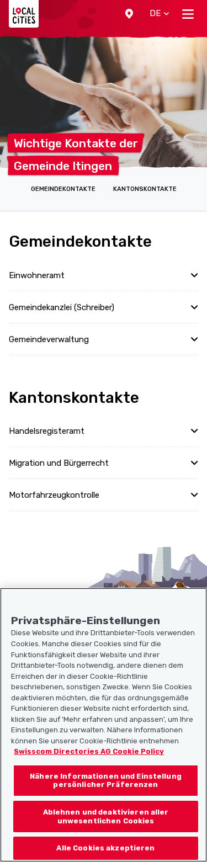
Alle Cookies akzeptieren (105, 848)
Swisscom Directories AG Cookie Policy (89, 751)
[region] (103, 725)
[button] (129, 14)
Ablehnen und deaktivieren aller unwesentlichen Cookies (106, 816)
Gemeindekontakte (63, 189)
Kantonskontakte (145, 189)
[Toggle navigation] (188, 14)
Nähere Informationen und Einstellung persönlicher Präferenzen (106, 780)
